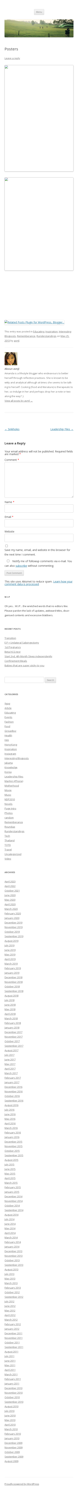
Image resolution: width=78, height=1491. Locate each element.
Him (7, 740)
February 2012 (13, 1324)
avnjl (16, 340)
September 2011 (14, 1347)
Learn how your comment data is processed (39, 583)
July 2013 (9, 1274)
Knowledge (11, 767)
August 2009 (11, 1461)
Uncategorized (13, 854)
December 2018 (13, 977)
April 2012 (10, 1315)
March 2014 (11, 1237)
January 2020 (12, 918)
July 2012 (9, 1301)
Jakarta (9, 763)
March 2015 (11, 1182)
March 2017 (11, 1073)
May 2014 (10, 1228)
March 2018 (11, 1018)
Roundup (10, 826)
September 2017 (14, 1046)
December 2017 (13, 1032)
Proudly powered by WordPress (22, 1484)
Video (8, 858)
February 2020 (13, 913)
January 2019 (12, 972)
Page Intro (10, 808)
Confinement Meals (16, 661)
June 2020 (10, 895)
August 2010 (11, 1406)
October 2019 (12, 931)
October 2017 (12, 1041)
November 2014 (14, 1201)
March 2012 (11, 1319)
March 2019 (11, 963)
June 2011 (10, 1360)
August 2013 (11, 1269)
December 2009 (13, 1443)
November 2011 (14, 1338)
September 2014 (14, 1210)
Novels (8, 804)
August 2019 (11, 941)
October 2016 (12, 1096)
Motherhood (12, 785)
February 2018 (13, 1023)
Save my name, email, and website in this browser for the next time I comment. (37, 552)
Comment (12, 460)
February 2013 (13, 1287)
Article (8, 708)
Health (8, 735)
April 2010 (10, 1424)
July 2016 (9, 1109)
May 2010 (10, 1420)
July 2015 (9, 1164)
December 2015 (13, 1141)
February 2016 (13, 1132)
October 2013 (12, 1260)
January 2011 (12, 1383)
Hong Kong (11, 744)
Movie (8, 790)
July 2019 (9, 945)
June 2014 (10, 1224)
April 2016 (10, 1123)
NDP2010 (10, 799)
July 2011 (9, 1356)
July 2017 (9, 1055)
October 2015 (12, 1150)
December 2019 (13, 922)
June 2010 (10, 1415)
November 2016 (14, 1091)
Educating (38, 331)
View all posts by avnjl (19, 400)
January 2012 (12, 1328)
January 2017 (12, 1082)
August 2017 (11, 1050)
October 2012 (12, 1292)
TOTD (8, 845)
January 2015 (12, 1192)
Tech (7, 836)
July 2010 (9, 1411)
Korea (8, 772)
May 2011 (10, 1365)
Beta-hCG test (12, 651)
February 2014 (13, 1242)
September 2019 (14, 936)
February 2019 (13, 968)
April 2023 (10, 881)
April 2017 (10, 1068)
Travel (8, 849)
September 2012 (14, 1297)
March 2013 (11, 1283)
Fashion (9, 721)
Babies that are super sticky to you (24, 665)
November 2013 (14, 1255)
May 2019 (10, 954)
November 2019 (14, 927)
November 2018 (14, 982)
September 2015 (14, 1155)
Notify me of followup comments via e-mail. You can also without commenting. (38, 563)
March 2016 (11, 1128)
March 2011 (11, 1374)
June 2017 (10, 1059)
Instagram (10, 753)
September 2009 (14, 1456)
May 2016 (10, 1119)
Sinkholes (12, 429)
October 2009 (12, 1452)
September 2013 (14, 1265)
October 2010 (12, 1397)
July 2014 (9, 1219)
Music (8, 794)
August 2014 (11, 1214)
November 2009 (14, 1447)
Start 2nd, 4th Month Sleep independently (28, 656)
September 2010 (14, 1402)
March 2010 (11, 1429)
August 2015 (11, 1160)
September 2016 (14, 1100)
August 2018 (11, 995)
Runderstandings (46, 336)
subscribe (21, 565)
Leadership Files (61, 429)
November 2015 (14, 1146)
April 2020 (10, 904)
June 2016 (10, 1114)
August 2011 (11, 1351)
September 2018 (14, 991)
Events (8, 717)
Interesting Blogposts (17, 758)
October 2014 (12, 1205)
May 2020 (10, 899)
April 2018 (10, 1014)
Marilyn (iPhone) (14, 781)
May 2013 (10, 1278)
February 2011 (13, 1379)
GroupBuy (10, 731)
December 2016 (13, 1087)
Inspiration (51, 331)
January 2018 (12, 1027)
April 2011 (10, 1370)
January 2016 (12, 1137)
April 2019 (10, 959)
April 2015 (10, 1178)
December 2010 (13, 1388)
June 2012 (10, 1306)
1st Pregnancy (13, 647)
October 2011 (12, 1342)
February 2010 (13, 1433)
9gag (7, 703)
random (9, 817)
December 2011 (13, 1333)
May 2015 (10, 1173)
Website (9, 531)
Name (9, 502)
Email (9, 517)
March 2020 (11, 909)
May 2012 (10, 1310)
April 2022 (10, 886)
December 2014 (13, 1196)
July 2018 (9, 1000)
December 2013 (13, 1251)
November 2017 (14, 1036)
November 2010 (14, 1392)
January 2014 (12, 1246)
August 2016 (11, 1105)
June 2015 (10, 1169)
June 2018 (10, 1004)
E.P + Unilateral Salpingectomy (22, 642)
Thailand (10, 840)
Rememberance (26, 336)
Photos (9, 813)
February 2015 (13, 1187)
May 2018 (10, 1009)
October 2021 (12, 890)
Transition (10, 638)
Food (7, 726)
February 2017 (13, 1077)
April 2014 (10, 1233)
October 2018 (12, 986)
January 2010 (12, 1438)
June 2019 (10, 950)
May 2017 (10, 1064)
